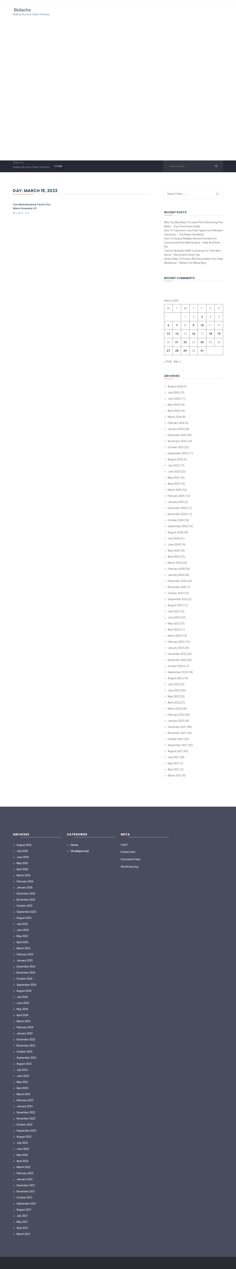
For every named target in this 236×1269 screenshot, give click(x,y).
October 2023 (176, 593)
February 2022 (176, 714)
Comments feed (130, 859)
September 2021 (178, 745)
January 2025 (176, 501)
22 (185, 342)
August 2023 (175, 605)
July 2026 (173, 392)
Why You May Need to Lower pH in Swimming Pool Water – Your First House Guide (193, 224)
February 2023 (176, 641)
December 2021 (177, 726)
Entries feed (128, 851)
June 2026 (174, 398)
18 (210, 333)
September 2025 (178, 453)
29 (185, 350)
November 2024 (177, 514)
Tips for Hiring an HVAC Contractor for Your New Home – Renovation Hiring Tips (192, 252)
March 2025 (175, 489)
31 (202, 350)
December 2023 (177, 581)
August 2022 (175, 678)
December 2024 (177, 508)
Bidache (22, 9)
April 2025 (174, 483)
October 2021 (176, 739)
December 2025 (177, 435)
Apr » (177, 361)
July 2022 (173, 684)
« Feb (168, 361)
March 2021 (175, 775)
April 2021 (174, 769)
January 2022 (176, 720)
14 (176, 333)
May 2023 (173, 623)
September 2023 (178, 599)
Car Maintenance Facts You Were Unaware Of (31, 206)
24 (202, 342)
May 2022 (173, 696)
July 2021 (173, 757)
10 (202, 325)
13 (168, 333)
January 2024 (176, 574)
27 (168, 350)
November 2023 (177, 587)
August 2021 (175, 751)
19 (219, 333)
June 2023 (174, 617)
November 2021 (177, 732)
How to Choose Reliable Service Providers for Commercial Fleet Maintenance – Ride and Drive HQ (192, 242)
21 (176, 342)
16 (193, 333)
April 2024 (174, 556)
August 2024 (175, 532)
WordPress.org (129, 866)
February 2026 (176, 422)
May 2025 (173, 477)
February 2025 (176, 495)
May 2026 (173, 404)
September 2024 (178, 526)
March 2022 (175, 708)
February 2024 (176, 568)
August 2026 (175, 386)
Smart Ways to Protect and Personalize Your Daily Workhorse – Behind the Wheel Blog (193, 260)
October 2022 (176, 666)
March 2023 (175, 635)
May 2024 (173, 550)
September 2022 (178, 672)
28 (176, 350)
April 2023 (174, 629)
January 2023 (176, 647)
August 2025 (175, 459)
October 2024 (176, 520)
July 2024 (173, 538)
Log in (124, 844)
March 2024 (175, 562)
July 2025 (173, 465)
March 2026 (175, 416)
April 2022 (174, 702)
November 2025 (177, 441)
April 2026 (174, 410)
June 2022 (174, 690)
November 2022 (177, 660)
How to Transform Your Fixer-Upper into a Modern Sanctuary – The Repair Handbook (193, 232)
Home (58, 166)
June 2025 (174, 471)
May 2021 (173, 763)
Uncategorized (80, 851)
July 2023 (173, 611)
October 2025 (176, 447)
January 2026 (176, 429)
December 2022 (177, 653)
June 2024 (174, 544)
